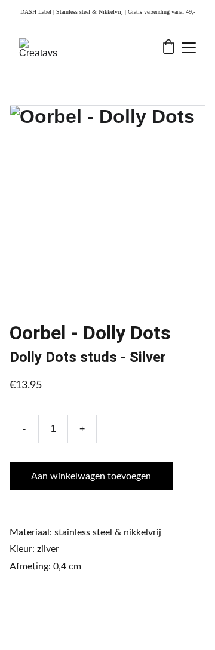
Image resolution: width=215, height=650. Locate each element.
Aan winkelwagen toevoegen (91, 476)
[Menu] (189, 47)
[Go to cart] (168, 48)
